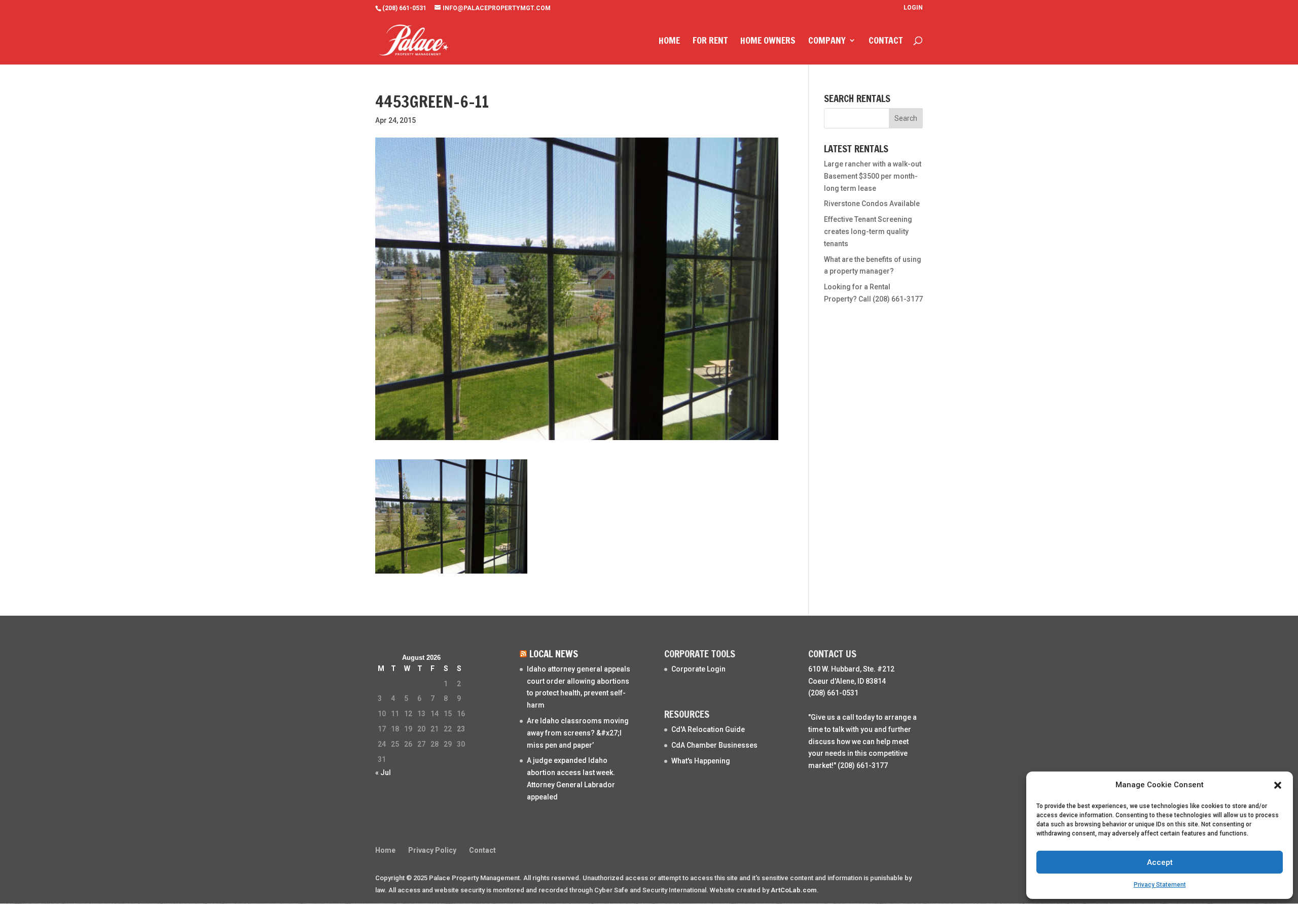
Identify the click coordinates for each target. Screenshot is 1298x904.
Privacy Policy (432, 850)
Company (827, 42)
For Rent (710, 42)
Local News (553, 653)
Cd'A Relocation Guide (708, 729)
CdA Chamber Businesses (714, 745)
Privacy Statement (1160, 884)
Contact (886, 42)
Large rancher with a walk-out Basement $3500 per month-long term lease (872, 176)
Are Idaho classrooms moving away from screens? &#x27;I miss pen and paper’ (578, 733)
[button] (1278, 785)
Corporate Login (698, 669)
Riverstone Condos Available (872, 203)
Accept (1160, 862)
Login (913, 8)
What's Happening (700, 761)
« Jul (383, 772)
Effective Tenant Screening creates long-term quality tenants (868, 231)
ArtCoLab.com (794, 890)
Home (669, 42)
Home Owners (768, 42)
